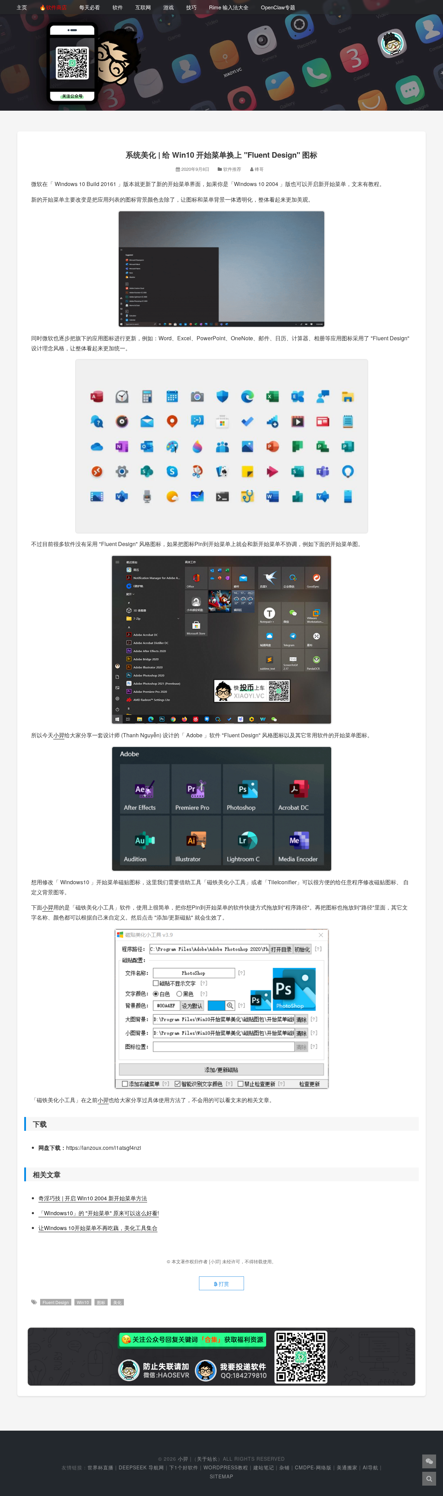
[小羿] (215, 1261)
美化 (117, 1302)
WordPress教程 (226, 1467)
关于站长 (207, 1458)
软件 (117, 7)
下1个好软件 (183, 1467)
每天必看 (89, 7)
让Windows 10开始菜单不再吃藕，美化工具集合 (97, 1228)
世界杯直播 (101, 1467)
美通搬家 (347, 1467)
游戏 (168, 7)
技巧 (191, 7)
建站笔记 (263, 1467)
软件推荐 (232, 169)
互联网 (143, 7)
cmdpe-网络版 (313, 1467)
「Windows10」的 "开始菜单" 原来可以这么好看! (98, 1213)
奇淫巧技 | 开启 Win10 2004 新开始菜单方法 (92, 1198)
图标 (101, 1302)
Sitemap (221, 1476)
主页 (22, 7)
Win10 (83, 1302)
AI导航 (370, 1467)
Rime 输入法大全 (228, 7)
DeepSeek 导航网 (141, 1467)
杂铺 (284, 1467)
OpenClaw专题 (278, 7)
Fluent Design (56, 1302)
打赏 (223, 1283)
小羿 (58, 735)
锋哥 (259, 169)
